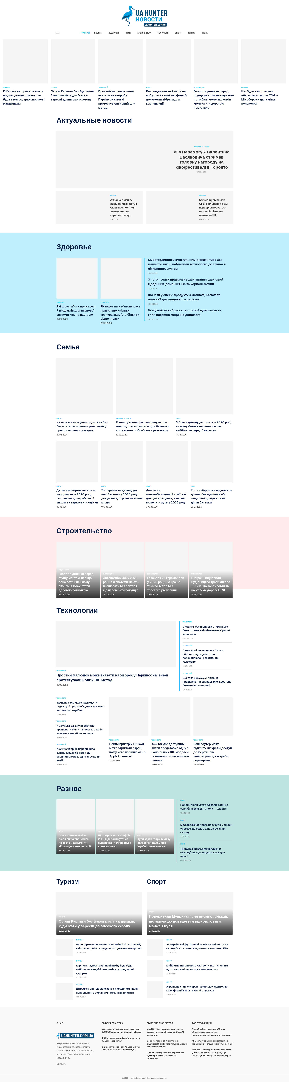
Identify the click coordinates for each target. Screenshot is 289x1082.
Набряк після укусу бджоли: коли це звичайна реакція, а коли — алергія (204, 806)
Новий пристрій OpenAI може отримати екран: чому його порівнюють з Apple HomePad (127, 750)
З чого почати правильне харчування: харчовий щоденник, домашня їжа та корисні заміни (185, 281)
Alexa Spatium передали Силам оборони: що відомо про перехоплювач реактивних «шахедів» (203, 656)
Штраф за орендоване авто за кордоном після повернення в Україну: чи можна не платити (107, 990)
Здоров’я (114, 33)
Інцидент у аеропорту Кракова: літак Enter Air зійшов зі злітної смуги (121, 1048)
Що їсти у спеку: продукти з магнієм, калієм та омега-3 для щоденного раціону (184, 297)
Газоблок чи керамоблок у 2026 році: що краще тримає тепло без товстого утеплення (165, 584)
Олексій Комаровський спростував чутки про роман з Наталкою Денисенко (165, 1055)
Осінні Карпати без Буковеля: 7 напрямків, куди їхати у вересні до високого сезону (72, 95)
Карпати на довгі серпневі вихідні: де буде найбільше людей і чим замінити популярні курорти (105, 969)
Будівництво (144, 33)
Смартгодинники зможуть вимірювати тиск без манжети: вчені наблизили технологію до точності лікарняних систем (187, 264)
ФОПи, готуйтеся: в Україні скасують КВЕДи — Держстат (121, 1039)
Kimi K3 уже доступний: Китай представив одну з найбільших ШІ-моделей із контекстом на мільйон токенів (170, 752)
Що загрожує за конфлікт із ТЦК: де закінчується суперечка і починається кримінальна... (115, 841)
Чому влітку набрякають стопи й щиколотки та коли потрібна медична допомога (184, 312)
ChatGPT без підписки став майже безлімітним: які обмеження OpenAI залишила (206, 630)
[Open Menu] (57, 33)
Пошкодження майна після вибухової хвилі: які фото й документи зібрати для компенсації (166, 97)
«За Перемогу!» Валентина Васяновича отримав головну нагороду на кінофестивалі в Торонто (202, 159)
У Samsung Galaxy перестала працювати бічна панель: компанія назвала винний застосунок (79, 729)
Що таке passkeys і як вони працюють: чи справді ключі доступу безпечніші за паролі (207, 681)
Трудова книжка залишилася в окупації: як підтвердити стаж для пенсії (202, 852)
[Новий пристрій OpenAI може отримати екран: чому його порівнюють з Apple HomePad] (128, 729)
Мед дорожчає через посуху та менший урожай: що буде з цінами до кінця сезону (206, 828)
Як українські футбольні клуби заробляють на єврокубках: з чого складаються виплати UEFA (197, 946)
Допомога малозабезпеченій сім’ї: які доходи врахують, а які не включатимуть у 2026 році (166, 496)
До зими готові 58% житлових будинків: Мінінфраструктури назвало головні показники (167, 1043)
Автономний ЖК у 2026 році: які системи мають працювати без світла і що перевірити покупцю (120, 584)
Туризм (191, 33)
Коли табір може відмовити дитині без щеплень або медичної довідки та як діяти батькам (211, 496)
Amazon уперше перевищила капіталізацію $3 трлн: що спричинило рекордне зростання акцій (78, 754)
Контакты (61, 1064)
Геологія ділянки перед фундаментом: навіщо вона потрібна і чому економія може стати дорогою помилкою (214, 99)
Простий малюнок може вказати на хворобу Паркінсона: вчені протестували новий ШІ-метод (116, 99)
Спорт (178, 33)
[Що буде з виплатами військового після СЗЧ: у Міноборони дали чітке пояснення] (263, 72)
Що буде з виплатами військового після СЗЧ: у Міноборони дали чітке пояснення (259, 97)
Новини (98, 33)
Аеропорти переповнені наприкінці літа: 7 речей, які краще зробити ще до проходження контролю (108, 946)
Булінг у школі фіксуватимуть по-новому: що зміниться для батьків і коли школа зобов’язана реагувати (142, 426)
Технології (162, 33)
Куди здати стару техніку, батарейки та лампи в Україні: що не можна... (154, 842)
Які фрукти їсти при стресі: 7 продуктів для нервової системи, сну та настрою (76, 310)
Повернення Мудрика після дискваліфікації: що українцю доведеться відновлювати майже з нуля (188, 921)
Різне (205, 33)
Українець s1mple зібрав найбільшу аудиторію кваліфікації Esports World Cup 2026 (196, 988)
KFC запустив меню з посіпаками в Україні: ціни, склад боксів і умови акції (212, 1042)
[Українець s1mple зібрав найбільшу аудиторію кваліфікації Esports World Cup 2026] (155, 989)
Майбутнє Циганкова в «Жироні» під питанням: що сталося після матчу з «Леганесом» (197, 967)
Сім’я (128, 33)
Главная (85, 33)
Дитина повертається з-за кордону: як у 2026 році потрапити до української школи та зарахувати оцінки (77, 496)
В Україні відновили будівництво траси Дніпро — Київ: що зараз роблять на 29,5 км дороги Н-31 (210, 584)
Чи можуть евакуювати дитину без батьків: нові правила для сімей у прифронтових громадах (82, 426)
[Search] (231, 33)
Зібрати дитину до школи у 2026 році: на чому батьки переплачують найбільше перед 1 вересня (204, 426)
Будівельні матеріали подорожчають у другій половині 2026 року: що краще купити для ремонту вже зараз (212, 1052)
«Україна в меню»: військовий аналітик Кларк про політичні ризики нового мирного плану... (123, 207)
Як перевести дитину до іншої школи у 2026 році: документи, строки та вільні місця (122, 496)
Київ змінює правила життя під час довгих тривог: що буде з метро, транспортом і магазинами (24, 97)
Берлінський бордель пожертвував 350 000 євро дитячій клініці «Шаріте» (122, 1030)
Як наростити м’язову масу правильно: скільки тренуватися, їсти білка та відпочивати (121, 312)
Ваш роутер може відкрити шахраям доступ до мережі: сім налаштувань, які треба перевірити (212, 752)
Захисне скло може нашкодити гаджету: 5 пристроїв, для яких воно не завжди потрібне (80, 706)
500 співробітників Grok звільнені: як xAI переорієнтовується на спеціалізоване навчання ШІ (213, 207)
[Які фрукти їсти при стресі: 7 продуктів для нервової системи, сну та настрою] (77, 289)
